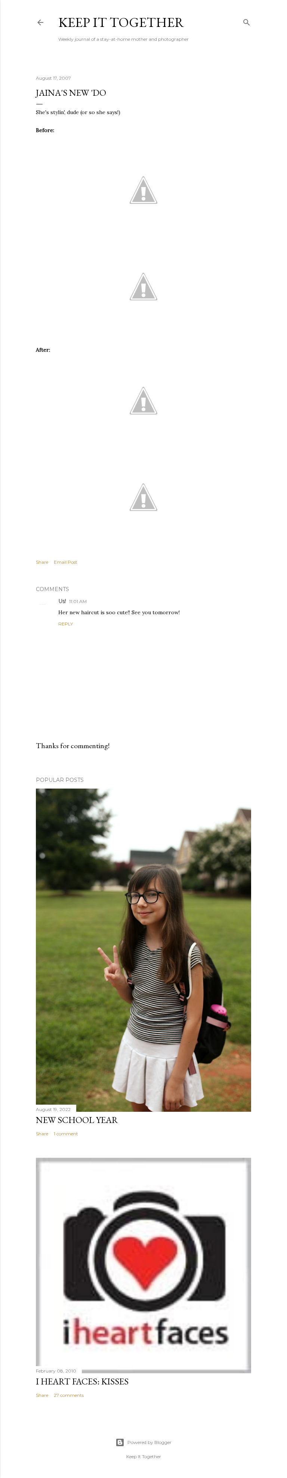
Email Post (65, 562)
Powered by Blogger (149, 1442)
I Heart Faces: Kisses (82, 1381)
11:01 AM (78, 601)
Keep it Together (121, 22)
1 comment (66, 1133)
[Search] (246, 20)
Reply (65, 624)
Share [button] (42, 562)
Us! (62, 601)
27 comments (69, 1395)
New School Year (77, 1120)
